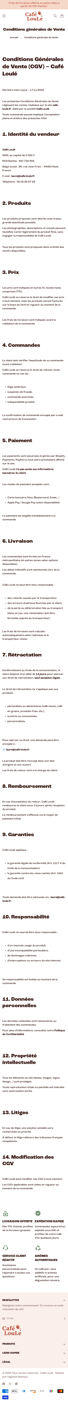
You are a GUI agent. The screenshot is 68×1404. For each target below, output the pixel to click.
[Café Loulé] (34, 15)
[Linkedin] (16, 1384)
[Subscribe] (62, 1318)
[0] (62, 16)
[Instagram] (10, 1384)
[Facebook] (3, 1384)
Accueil (14, 38)
